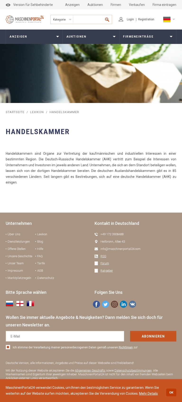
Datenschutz (45, 278)
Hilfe (40, 249)
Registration (146, 19)
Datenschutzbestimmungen (133, 370)
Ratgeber (106, 270)
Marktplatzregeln (19, 278)
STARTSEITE (15, 112)
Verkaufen (137, 5)
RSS (103, 256)
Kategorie (59, 19)
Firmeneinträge (138, 36)
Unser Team (16, 263)
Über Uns (14, 234)
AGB (40, 270)
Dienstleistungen (19, 241)
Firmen (116, 5)
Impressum (15, 270)
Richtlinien (126, 347)
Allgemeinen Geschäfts (90, 370)
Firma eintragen (164, 5)
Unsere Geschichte (20, 256)
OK (171, 392)
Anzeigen (72, 5)
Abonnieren (153, 336)
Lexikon (37, 112)
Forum (104, 263)
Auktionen (95, 5)
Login (130, 19)
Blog (40, 241)
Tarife (41, 263)
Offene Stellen (17, 249)
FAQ (40, 256)
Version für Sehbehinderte (33, 5)
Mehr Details (148, 393)
